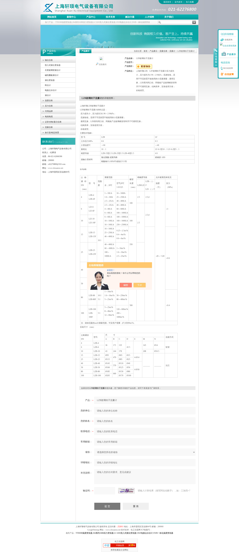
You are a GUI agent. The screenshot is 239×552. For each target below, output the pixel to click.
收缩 (215, 57)
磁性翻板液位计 (52, 75)
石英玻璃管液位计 (52, 70)
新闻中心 (71, 17)
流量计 (172, 51)
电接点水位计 (51, 90)
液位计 (48, 95)
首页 (145, 51)
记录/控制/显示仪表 (53, 122)
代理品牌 (49, 111)
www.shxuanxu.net (55, 168)
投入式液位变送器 (52, 65)
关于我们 (168, 17)
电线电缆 (49, 116)
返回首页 (167, 2)
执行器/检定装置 (52, 132)
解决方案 (129, 17)
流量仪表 (49, 127)
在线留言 (226, 74)
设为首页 (178, 2)
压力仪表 (49, 106)
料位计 (48, 85)
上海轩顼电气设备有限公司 (85, 7)
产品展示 (153, 51)
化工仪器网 (119, 541)
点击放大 (103, 64)
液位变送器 (50, 80)
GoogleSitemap (93, 530)
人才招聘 (149, 17)
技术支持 (110, 17)
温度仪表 (49, 100)
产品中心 (90, 17)
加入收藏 (190, 2)
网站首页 (51, 17)
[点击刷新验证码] (126, 490)
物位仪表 (49, 60)
